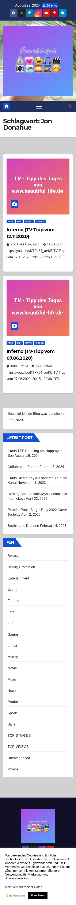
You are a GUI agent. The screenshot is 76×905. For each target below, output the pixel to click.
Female (13, 601)
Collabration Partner (23, 467)
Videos (40, 221)
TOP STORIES (19, 735)
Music (12, 679)
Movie (28, 343)
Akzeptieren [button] (37, 895)
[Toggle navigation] (38, 106)
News (12, 690)
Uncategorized (19, 758)
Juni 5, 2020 (20, 366)
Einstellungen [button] (15, 895)
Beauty (13, 556)
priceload (55, 244)
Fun (19, 221)
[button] (69, 106)
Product (13, 702)
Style (11, 724)
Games (13, 634)
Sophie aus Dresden (23, 526)
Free (11, 221)
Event (12, 589)
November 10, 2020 (25, 244)
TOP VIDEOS (18, 747)
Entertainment (18, 578)
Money (29, 221)
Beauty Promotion (21, 567)
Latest (12, 645)
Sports (13, 713)
